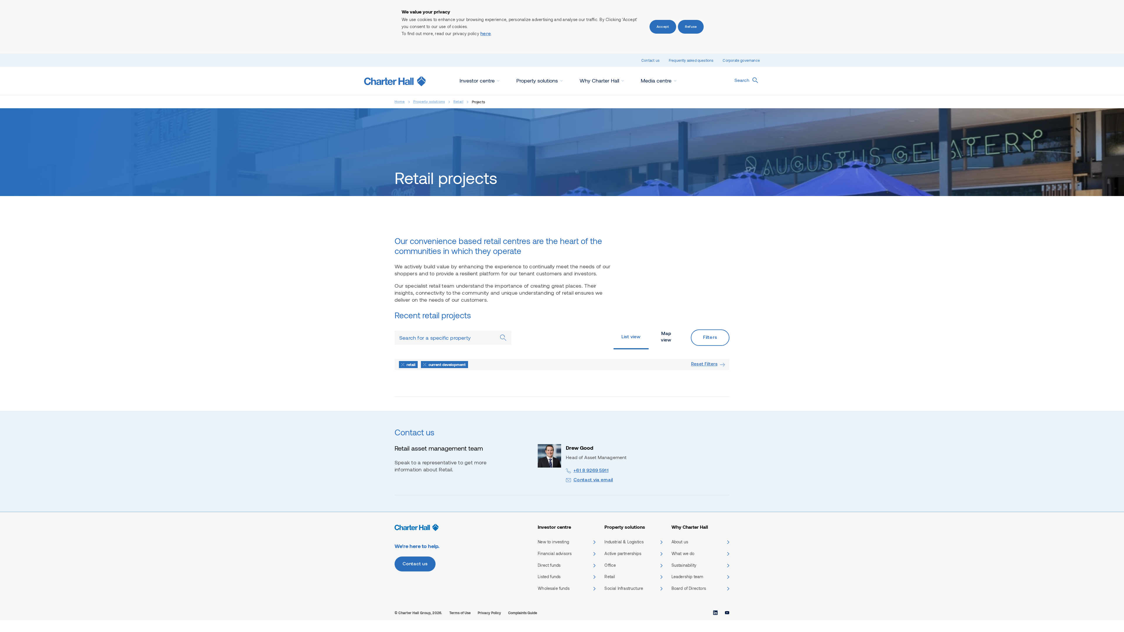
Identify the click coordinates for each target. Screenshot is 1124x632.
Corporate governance (741, 60)
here (485, 34)
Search (741, 80)
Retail (458, 102)
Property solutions (429, 102)
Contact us (650, 60)
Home (400, 102)
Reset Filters (704, 364)
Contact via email (593, 480)
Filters (710, 337)
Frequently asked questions (691, 60)
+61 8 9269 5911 (591, 470)
